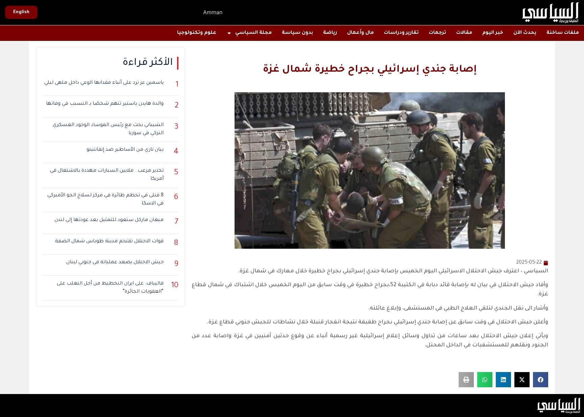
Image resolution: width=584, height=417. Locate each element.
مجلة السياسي (253, 33)
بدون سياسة (297, 33)
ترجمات (437, 33)
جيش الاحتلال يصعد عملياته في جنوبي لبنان (115, 262)
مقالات (464, 33)
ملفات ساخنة (562, 33)
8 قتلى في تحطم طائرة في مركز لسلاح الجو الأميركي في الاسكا (105, 199)
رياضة (330, 33)
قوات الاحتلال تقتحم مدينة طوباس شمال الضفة (109, 241)
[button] (540, 379)
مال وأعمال (360, 33)
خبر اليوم (492, 33)
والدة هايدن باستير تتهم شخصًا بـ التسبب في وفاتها (105, 104)
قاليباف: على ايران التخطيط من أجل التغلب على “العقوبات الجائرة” (110, 288)
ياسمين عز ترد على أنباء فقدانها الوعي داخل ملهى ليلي (104, 83)
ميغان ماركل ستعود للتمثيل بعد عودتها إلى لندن (109, 220)
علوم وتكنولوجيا (196, 33)
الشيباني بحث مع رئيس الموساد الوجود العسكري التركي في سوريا (108, 129)
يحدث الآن (524, 33)
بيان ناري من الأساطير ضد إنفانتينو (125, 150)
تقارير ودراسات (401, 33)
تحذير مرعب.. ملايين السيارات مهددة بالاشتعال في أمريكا (107, 175)
